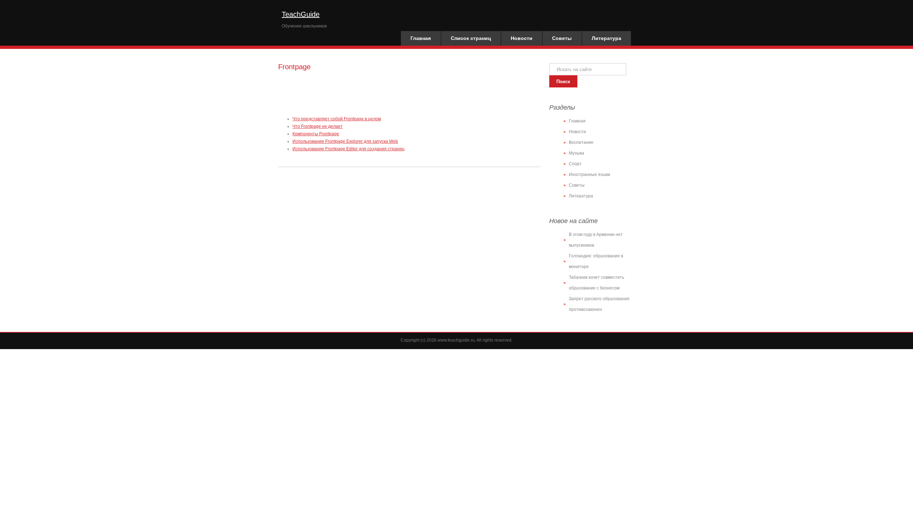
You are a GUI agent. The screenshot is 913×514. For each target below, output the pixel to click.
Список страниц (471, 38)
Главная (420, 38)
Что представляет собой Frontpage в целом (336, 118)
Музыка (576, 153)
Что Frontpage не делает (317, 126)
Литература (606, 38)
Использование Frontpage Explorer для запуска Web (345, 141)
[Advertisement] (408, 92)
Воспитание (581, 142)
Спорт (575, 163)
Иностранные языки (589, 174)
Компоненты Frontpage (315, 133)
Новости (521, 38)
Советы (562, 38)
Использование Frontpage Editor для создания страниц (348, 148)
